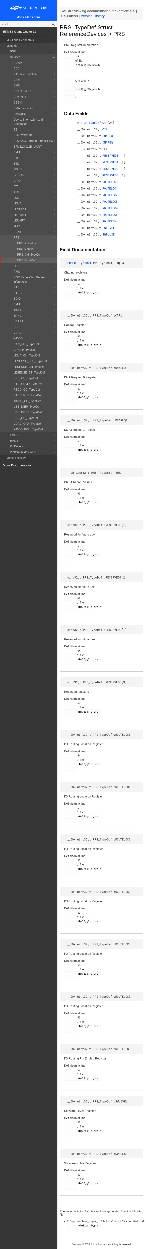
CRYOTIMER (22, 91)
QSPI (17, 265)
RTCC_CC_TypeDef (27, 389)
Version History (16, 457)
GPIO (17, 180)
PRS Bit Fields (26, 243)
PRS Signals (25, 248)
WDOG (18, 338)
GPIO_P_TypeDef (25, 349)
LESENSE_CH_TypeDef (29, 366)
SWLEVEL (108, 228)
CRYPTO (20, 96)
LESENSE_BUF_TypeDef (30, 361)
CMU (17, 85)
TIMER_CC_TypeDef (27, 400)
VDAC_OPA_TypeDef (27, 423)
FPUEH (19, 169)
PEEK (106, 149)
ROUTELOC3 (110, 201)
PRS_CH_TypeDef (29, 254)
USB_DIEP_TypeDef (27, 406)
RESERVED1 (111, 162)
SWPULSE (108, 234)
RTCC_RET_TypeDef (27, 395)
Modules (11, 45)
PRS (17, 237)
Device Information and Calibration (28, 121)
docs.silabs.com (28, 17)
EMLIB (14, 440)
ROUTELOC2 (110, 195)
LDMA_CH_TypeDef (27, 355)
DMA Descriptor (23, 108)
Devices (15, 57)
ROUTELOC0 (110, 182)
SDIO (17, 298)
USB (17, 327)
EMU (17, 152)
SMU (17, 304)
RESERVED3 (111, 175)
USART (19, 321)
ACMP (18, 62)
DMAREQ (20, 113)
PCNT (18, 231)
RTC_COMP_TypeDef (28, 383)
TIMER (18, 310)
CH (104, 123)
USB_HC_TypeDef (26, 418)
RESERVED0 (111, 155)
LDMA (18, 203)
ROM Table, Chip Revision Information (30, 279)
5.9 (64, 16)
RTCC (18, 292)
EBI (16, 129)
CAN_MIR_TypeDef (26, 344)
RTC (17, 287)
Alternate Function (25, 74)
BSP (13, 51)
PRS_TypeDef (26, 260)
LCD (16, 197)
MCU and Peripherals (20, 40)
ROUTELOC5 (110, 215)
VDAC (18, 332)
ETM (17, 163)
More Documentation (18, 465)
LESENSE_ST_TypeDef (29, 372)
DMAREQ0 (108, 136)
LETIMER (20, 214)
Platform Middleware (23, 452)
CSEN (18, 102)
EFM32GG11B (23, 135)
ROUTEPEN (109, 221)
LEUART (19, 220)
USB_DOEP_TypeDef (28, 412)
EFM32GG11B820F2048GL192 (34, 140)
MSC (17, 226)
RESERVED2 (111, 169)
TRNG (18, 315)
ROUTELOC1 (110, 188)
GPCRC (19, 175)
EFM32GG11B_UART (28, 146)
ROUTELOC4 (110, 208)
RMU (17, 271)
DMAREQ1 (108, 142)
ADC (17, 68)
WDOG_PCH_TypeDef (28, 429)
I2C (16, 186)
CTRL (105, 129)
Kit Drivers (16, 446)
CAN (17, 79)
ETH (16, 157)
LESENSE (20, 209)
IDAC (17, 192)
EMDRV (15, 435)
